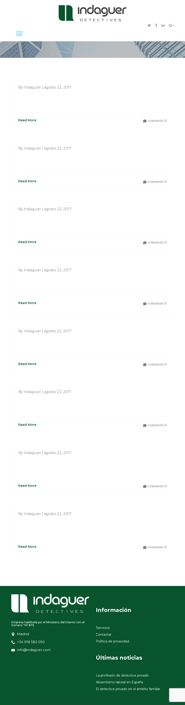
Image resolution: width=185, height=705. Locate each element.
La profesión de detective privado (122, 675)
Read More (27, 120)
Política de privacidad (112, 641)
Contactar (103, 634)
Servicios (103, 628)
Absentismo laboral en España (119, 682)
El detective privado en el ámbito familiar (128, 689)
